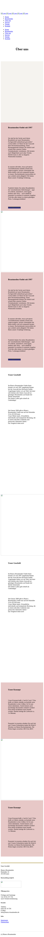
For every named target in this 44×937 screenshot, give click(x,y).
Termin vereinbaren (14, 207)
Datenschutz (5, 922)
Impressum (4, 920)
